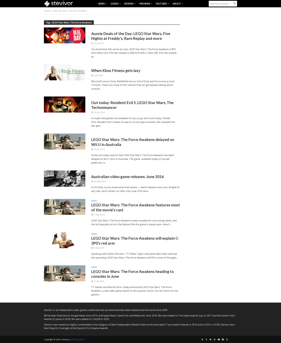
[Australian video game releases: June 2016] (64, 178)
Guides (114, 3)
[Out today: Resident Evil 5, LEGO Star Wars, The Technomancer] (64, 104)
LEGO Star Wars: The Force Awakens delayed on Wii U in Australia (132, 142)
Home (47, 10)
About (177, 3)
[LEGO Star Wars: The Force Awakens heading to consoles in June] (64, 273)
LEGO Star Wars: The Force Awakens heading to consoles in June (132, 274)
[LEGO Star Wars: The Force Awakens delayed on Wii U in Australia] (64, 141)
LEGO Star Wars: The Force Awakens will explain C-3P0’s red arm (135, 241)
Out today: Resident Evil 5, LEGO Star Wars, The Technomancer (132, 105)
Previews (144, 3)
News (101, 3)
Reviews (129, 3)
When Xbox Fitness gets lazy (115, 70)
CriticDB (96, 319)
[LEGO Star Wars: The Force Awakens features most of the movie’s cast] (64, 206)
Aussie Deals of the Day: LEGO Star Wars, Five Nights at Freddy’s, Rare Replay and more (130, 36)
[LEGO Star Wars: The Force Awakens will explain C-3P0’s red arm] (64, 239)
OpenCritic (123, 315)
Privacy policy (78, 339)
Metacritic (139, 315)
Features (161, 3)
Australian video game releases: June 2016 (127, 176)
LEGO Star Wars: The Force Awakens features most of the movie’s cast (135, 207)
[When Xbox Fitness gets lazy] (64, 72)
